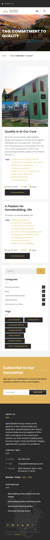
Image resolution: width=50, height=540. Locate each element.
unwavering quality (19, 180)
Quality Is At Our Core (20, 131)
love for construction (20, 240)
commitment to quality (21, 162)
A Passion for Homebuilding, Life (18, 208)
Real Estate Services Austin (20, 506)
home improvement (16, 325)
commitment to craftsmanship (25, 159)
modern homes (14, 341)
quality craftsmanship (17, 346)
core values (38, 162)
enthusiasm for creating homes (25, 234)
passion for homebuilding (22, 243)
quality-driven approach (22, 174)
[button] (6, 96)
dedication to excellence (22, 165)
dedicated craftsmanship (22, 229)
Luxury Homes (14, 335)
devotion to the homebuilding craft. (26, 232)
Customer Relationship (15, 295)
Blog (34, 187)
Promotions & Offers (14, 304)
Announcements (12, 287)
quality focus (34, 171)
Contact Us (9, 4)
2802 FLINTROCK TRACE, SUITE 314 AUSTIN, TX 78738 (30, 469)
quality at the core (19, 171)
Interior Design (15, 330)
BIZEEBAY (17, 534)
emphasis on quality (20, 168)
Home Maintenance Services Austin (24, 501)
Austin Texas (14, 320)
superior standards (19, 177)
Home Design (33, 320)
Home (4, 56)
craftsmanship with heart (22, 226)
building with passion (20, 220)
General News (11, 300)
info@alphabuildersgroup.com (30, 464)
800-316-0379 (24, 459)
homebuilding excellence (22, 237)
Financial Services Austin (19, 511)
